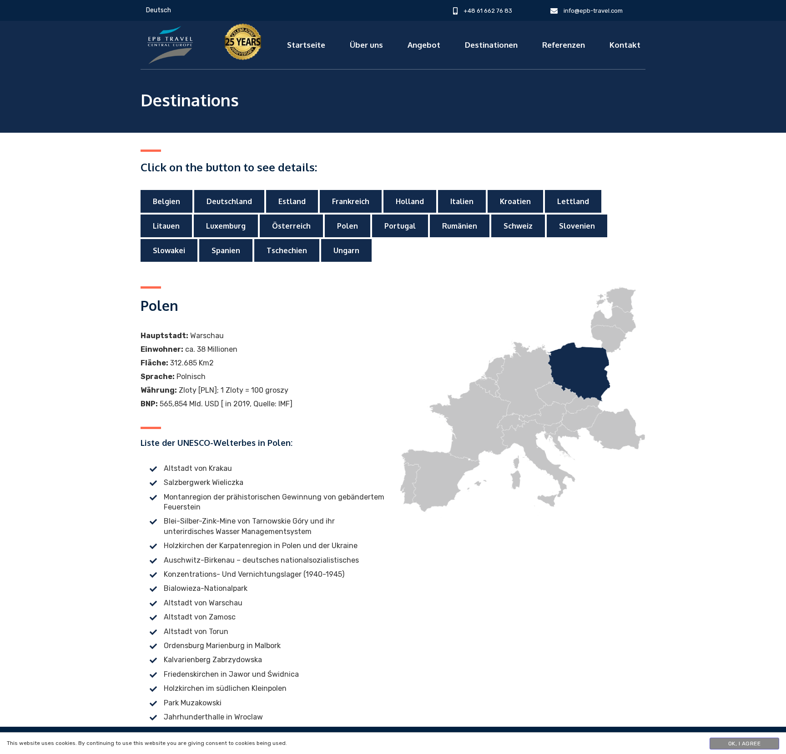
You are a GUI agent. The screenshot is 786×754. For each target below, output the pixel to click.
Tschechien (287, 250)
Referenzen (563, 45)
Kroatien (515, 201)
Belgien (166, 201)
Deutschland (229, 201)
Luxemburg (226, 225)
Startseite (306, 45)
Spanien (226, 250)
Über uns (366, 45)
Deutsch (158, 10)
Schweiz (518, 225)
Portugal (400, 225)
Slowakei (169, 250)
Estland (292, 201)
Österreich (291, 225)
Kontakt (625, 45)
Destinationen (491, 45)
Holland (410, 201)
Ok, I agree (744, 743)
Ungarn (346, 250)
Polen (347, 225)
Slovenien (577, 225)
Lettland (573, 201)
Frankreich (350, 201)
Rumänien (459, 225)
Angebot (424, 45)
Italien (462, 201)
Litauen (166, 225)
